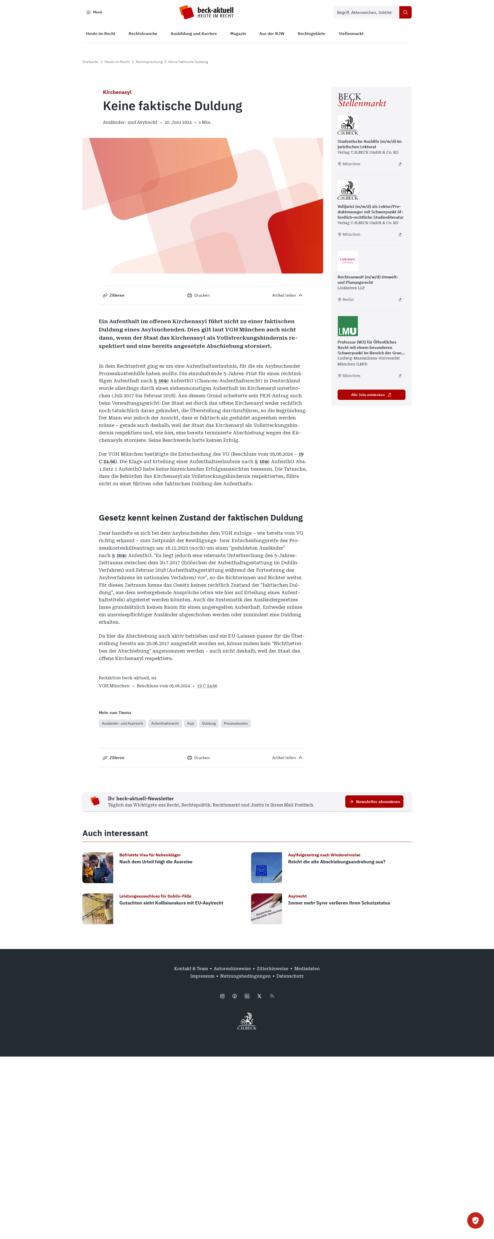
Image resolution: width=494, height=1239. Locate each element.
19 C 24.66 (207, 685)
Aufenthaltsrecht (165, 723)
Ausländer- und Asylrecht (122, 723)
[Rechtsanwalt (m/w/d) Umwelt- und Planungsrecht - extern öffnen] (399, 299)
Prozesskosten (236, 723)
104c (163, 380)
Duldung (209, 723)
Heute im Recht (117, 61)
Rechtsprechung (149, 61)
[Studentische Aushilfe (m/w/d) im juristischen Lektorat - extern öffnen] (399, 164)
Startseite (90, 61)
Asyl (190, 723)
